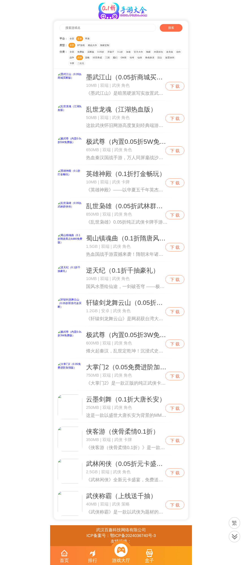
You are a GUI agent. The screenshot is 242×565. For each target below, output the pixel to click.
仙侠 (139, 57)
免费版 (80, 52)
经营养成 (97, 57)
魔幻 (115, 57)
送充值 (169, 52)
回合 (159, 57)
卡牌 (72, 63)
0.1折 (120, 52)
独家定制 (104, 45)
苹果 (87, 38)
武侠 (79, 57)
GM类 (123, 57)
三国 (107, 57)
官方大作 (138, 52)
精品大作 (92, 45)
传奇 (132, 57)
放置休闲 (169, 57)
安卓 (79, 38)
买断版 (90, 52)
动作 (178, 52)
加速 (128, 52)
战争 (72, 57)
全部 (72, 38)
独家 (148, 52)
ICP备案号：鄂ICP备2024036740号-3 (121, 535)
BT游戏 (81, 45)
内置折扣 (158, 52)
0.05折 (100, 52)
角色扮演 (149, 57)
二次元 (80, 63)
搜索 (171, 27)
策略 (87, 57)
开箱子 (110, 52)
